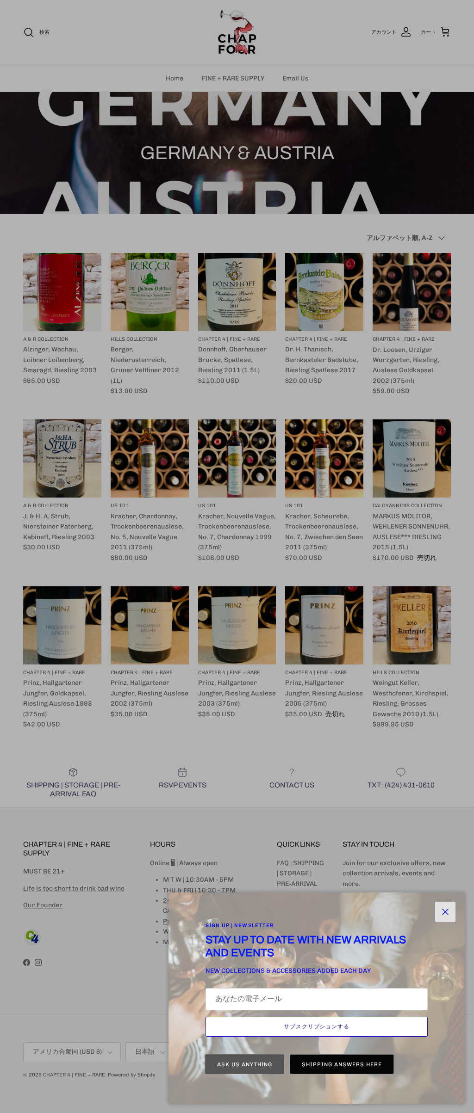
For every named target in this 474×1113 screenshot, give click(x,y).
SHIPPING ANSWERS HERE (341, 1064)
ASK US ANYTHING (244, 1064)
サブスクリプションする (317, 1026)
